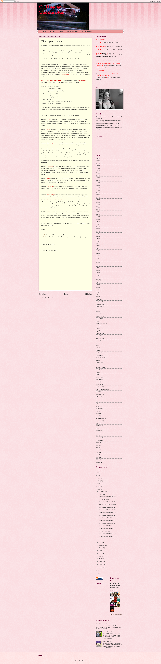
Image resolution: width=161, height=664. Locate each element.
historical (98, 362)
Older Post (88, 294)
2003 (97, 255)
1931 (97, 163)
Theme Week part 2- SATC (102, 624)
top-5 (97, 428)
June (100, 553)
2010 (97, 272)
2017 (97, 289)
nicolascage (75, 237)
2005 (97, 260)
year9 (97, 459)
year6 (97, 452)
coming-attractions (100, 323)
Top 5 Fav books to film (104, 531)
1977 (97, 192)
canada (97, 311)
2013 (46, 237)
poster (97, 399)
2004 (97, 258)
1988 (97, 219)
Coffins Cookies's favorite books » (116, 615)
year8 (97, 457)
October (101, 542)
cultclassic (98, 328)
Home (43, 31)
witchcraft (98, 438)
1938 (97, 168)
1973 (97, 185)
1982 (97, 204)
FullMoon (98, 353)
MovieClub (98, 377)
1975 (97, 187)
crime (97, 326)
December (102, 491)
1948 (97, 170)
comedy (56, 237)
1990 (97, 224)
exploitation (98, 338)
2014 (97, 282)
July (100, 550)
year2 (42, 239)
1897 (97, 161)
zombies (98, 462)
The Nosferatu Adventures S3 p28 (107, 507)
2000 (97, 248)
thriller (97, 423)
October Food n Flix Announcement (111, 632)
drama (97, 335)
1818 (97, 158)
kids (97, 372)
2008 (97, 267)
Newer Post (42, 294)
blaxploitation (99, 306)
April (100, 559)
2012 (97, 277)
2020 (97, 297)
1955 (97, 178)
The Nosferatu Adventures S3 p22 (107, 525)
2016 (97, 287)
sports (97, 416)
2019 (97, 294)
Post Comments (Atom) (51, 298)
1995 (97, 236)
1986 (97, 214)
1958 (97, 180)
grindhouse (98, 355)
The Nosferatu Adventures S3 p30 (107, 496)
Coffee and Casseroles (52, 9)
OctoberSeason (99, 391)
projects (81, 237)
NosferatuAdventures (101, 389)
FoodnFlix (98, 350)
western (98, 435)
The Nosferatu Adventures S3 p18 (107, 539)
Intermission (64, 237)
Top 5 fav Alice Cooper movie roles (107, 504)
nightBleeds (98, 387)
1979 (97, 197)
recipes (97, 406)
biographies (98, 304)
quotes (97, 404)
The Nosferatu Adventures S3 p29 (107, 502)
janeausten (98, 370)
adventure (98, 301)
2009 (97, 270)
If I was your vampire (104, 499)
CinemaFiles (99, 316)
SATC (97, 411)
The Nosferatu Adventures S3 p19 (107, 536)
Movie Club (72, 31)
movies (70, 237)
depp (97, 331)
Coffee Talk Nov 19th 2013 (105, 518)
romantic (98, 408)
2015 (97, 284)
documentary (99, 333)
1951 (97, 173)
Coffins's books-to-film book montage (115, 586)
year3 (97, 447)
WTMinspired (99, 440)
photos (97, 396)
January (101, 567)
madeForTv (98, 374)
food (97, 348)
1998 (97, 243)
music (97, 382)
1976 (97, 190)
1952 (97, 175)
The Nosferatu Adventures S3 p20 (107, 533)
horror (97, 365)
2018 (97, 292)
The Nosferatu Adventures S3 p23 (107, 523)
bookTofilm (98, 309)
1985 (97, 212)
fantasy (97, 343)
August (101, 548)
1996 (97, 238)
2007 (97, 265)
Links (61, 31)
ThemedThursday (100, 418)
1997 (97, 241)
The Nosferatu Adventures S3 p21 (107, 528)
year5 (97, 450)
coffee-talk (50, 237)
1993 (97, 231)
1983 (97, 207)
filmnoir (97, 345)
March (101, 561)
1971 (97, 182)
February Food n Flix (108, 641)
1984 (97, 209)
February (101, 564)
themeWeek (98, 421)
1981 (97, 202)
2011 (97, 275)
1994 (97, 233)
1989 (97, 221)
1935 (97, 165)
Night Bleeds (86, 31)
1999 (97, 246)
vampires (85, 237)
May (100, 556)
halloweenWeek (99, 357)
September (102, 545)
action (97, 299)
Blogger (83, 660)
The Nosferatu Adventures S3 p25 (107, 515)
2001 (97, 250)
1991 (97, 226)
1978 (97, 195)
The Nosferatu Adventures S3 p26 (107, 512)
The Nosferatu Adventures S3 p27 (107, 510)
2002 (97, 253)
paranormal (98, 394)
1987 (97, 216)
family (97, 340)
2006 (97, 263)
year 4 (97, 442)
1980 (97, 199)
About (52, 31)
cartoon (97, 314)
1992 (97, 229)
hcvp (59, 237)
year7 (97, 455)
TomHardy (98, 425)
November (101, 494)
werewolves (98, 433)
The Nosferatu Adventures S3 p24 (107, 520)
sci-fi (97, 413)
